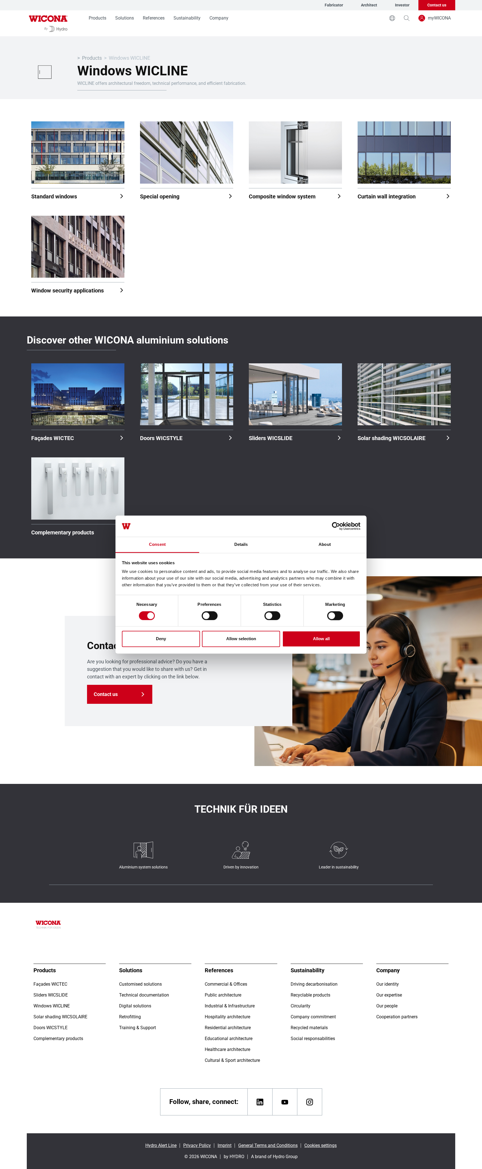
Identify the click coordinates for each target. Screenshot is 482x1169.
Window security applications (67, 290)
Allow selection (241, 639)
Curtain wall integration (387, 196)
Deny (161, 639)
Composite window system (282, 196)
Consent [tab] (157, 544)
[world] (392, 18)
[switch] (210, 615)
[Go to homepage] (48, 23)
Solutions (124, 18)
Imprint (225, 1145)
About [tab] (325, 544)
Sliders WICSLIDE (270, 438)
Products (97, 18)
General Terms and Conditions (268, 1145)
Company (218, 18)
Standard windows (54, 196)
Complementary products (62, 532)
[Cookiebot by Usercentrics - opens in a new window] (336, 526)
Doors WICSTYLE (161, 438)
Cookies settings (320, 1145)
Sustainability (187, 18)
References (154, 18)
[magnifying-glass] (406, 18)
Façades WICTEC (52, 438)
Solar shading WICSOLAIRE (391, 438)
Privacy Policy (197, 1145)
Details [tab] (241, 544)
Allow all (321, 639)
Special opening (159, 196)
